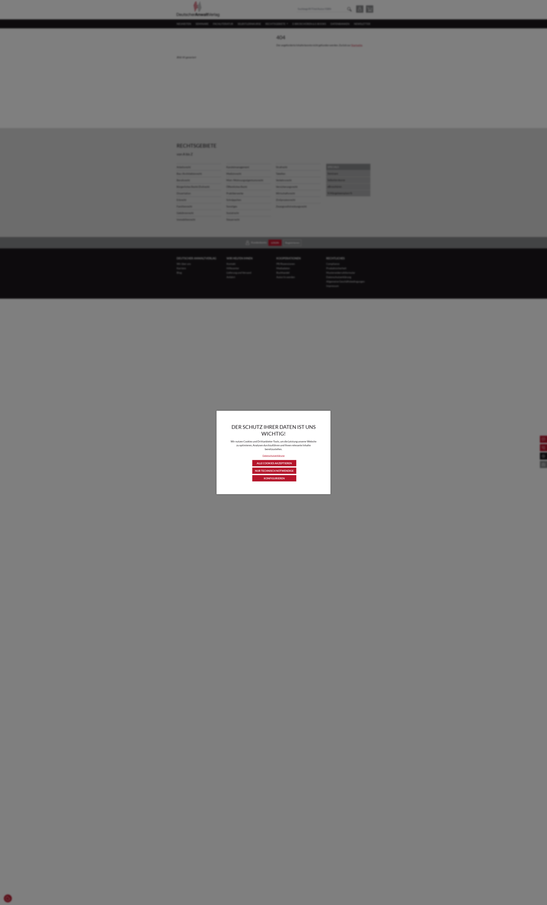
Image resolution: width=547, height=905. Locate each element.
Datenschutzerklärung (273, 455)
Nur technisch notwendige (274, 470)
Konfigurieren (274, 478)
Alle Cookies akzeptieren (274, 463)
